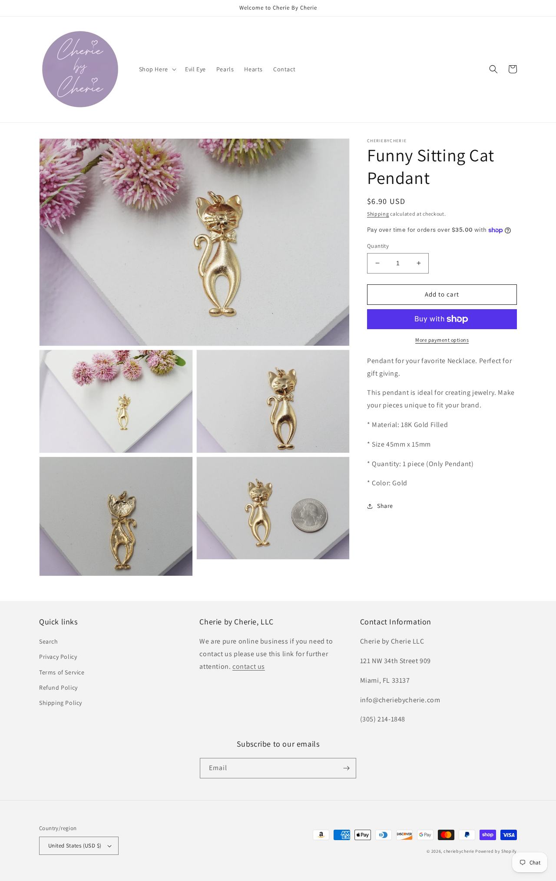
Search (48, 641)
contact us (248, 666)
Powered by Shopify (496, 851)
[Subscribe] (346, 768)
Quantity (378, 246)
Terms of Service (62, 672)
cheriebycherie (458, 851)
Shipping (378, 213)
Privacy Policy (58, 657)
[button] (157, 69)
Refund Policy (58, 687)
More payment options (442, 340)
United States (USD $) (74, 845)
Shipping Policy (60, 703)
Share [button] (385, 506)
